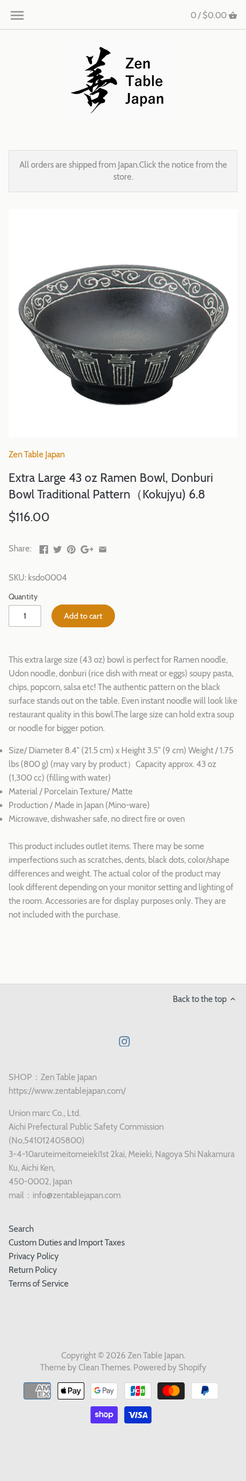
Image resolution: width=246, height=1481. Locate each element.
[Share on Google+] (87, 547)
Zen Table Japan (37, 454)
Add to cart (83, 616)
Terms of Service (39, 1284)
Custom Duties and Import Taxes (67, 1242)
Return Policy (33, 1270)
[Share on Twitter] (57, 547)
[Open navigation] (17, 15)
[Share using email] (102, 547)
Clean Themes (104, 1367)
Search (21, 1229)
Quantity (23, 596)
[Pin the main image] (71, 547)
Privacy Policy (34, 1256)
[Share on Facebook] (43, 547)
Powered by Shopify (170, 1367)
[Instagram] (124, 1041)
